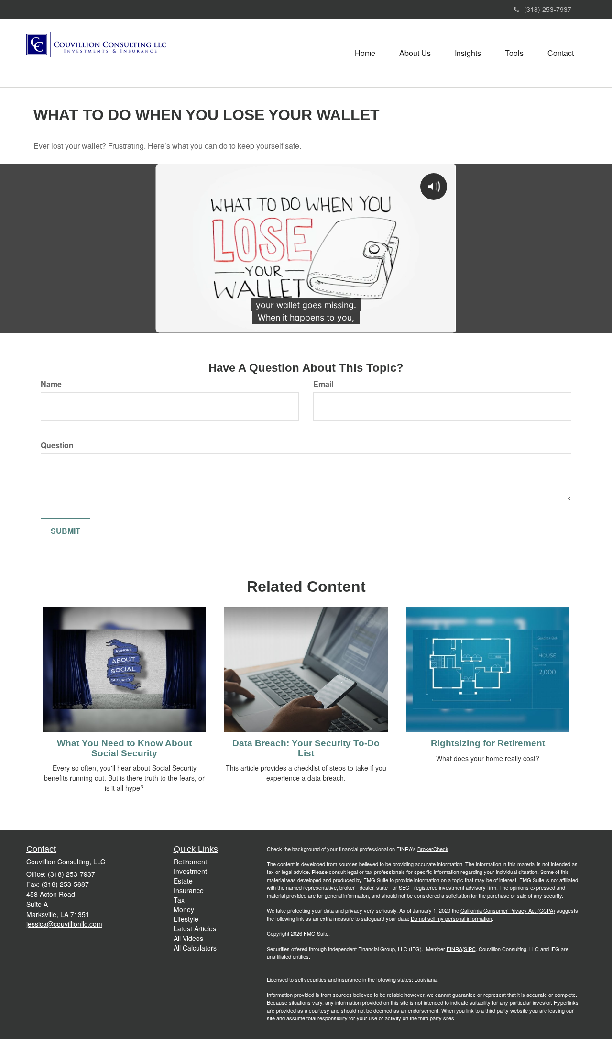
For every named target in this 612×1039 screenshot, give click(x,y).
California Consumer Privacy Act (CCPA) (507, 910)
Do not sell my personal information (451, 918)
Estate (183, 880)
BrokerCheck (432, 848)
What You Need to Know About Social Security (124, 748)
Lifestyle (186, 919)
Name (51, 384)
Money (184, 909)
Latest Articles (195, 928)
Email (323, 384)
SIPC (470, 948)
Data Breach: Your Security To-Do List (306, 748)
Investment (190, 871)
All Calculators (195, 947)
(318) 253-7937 (547, 9)
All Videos (188, 938)
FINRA (454, 948)
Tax (179, 900)
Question (57, 445)
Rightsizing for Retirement (488, 743)
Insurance (189, 890)
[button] (415, 53)
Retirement (190, 861)
